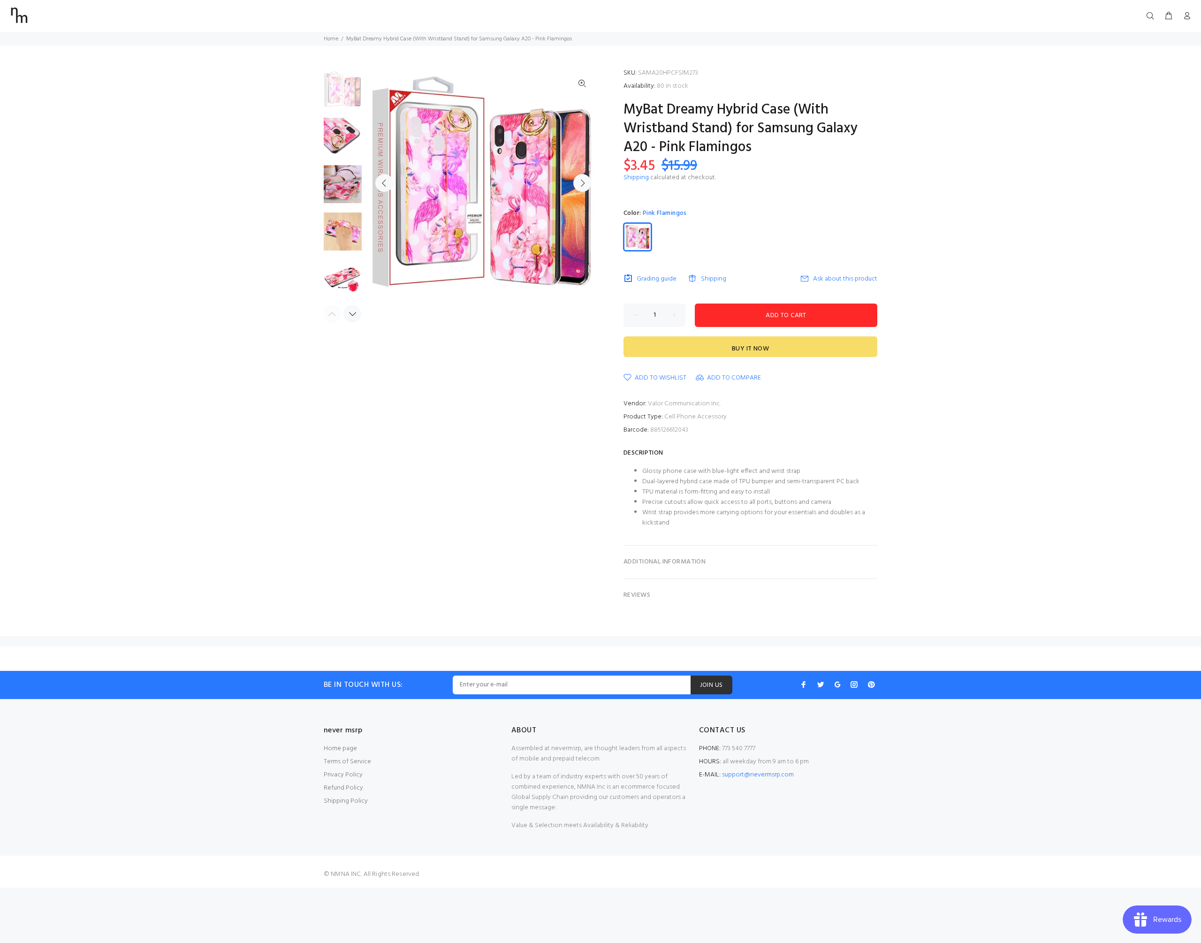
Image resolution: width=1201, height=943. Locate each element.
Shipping (636, 177)
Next (582, 183)
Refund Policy (343, 788)
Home (331, 39)
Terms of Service (347, 761)
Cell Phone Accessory (695, 416)
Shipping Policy (346, 801)
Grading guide (657, 279)
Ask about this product (845, 279)
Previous (384, 183)
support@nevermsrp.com (758, 774)
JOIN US (711, 685)
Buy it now (750, 348)
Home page (340, 748)
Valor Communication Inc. (684, 403)
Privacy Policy (343, 774)
